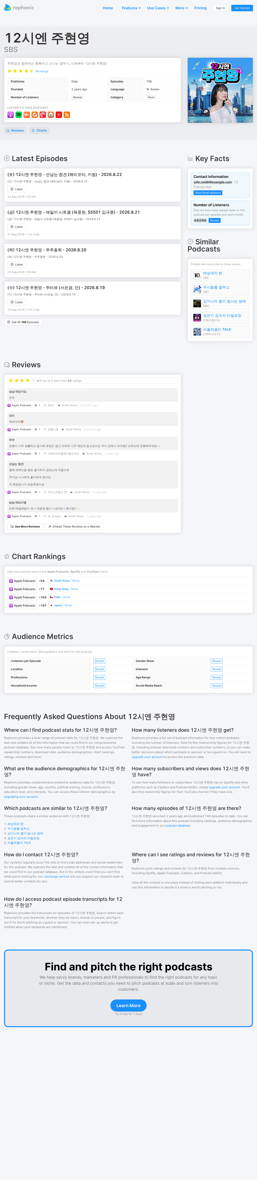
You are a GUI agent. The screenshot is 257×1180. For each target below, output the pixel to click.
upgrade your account (147, 757)
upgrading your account (21, 797)
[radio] (9, 71)
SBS (11, 49)
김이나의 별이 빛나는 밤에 (224, 301)
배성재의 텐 (212, 273)
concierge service (56, 876)
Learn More (128, 1005)
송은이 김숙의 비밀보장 (222, 315)
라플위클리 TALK (217, 329)
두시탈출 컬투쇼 (216, 287)
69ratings (42, 71)
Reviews (17, 130)
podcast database (177, 825)
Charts (41, 130)
